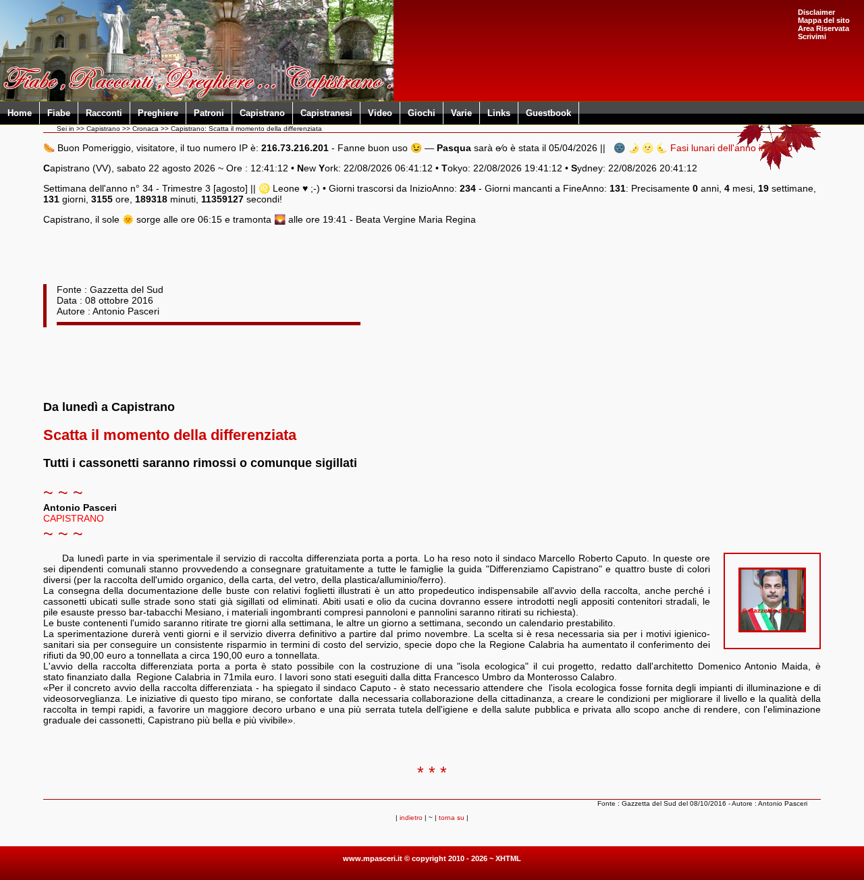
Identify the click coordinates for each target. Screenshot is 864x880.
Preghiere (158, 113)
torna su (451, 817)
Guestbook (548, 113)
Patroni (209, 113)
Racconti (104, 113)
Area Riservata (823, 28)
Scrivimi (812, 36)
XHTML (508, 858)
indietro (411, 817)
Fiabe (58, 113)
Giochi (421, 113)
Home (19, 113)
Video (380, 113)
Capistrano (262, 113)
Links (498, 113)
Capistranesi (326, 113)
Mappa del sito (824, 20)
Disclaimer (816, 12)
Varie (461, 113)
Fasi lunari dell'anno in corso (731, 147)
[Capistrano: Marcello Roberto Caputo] (772, 629)
